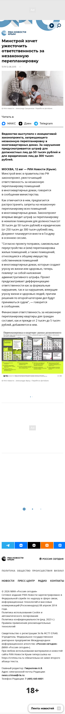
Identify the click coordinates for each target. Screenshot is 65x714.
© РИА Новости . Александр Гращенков (18, 108)
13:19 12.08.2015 (9, 66)
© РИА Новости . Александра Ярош (16, 380)
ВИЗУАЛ (59, 571)
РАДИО (42, 581)
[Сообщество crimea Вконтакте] (21, 545)
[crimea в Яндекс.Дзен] (34, 545)
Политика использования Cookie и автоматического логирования (22, 614)
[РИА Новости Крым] (13, 33)
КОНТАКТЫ (57, 581)
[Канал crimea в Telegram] (8, 545)
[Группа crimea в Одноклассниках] (47, 545)
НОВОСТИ (8, 581)
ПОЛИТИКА (8, 571)
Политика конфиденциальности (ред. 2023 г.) (28, 620)
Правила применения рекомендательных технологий (26, 625)
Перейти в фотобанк (44, 108)
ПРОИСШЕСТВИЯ (42, 571)
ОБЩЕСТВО (23, 571)
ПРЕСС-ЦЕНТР (26, 581)
